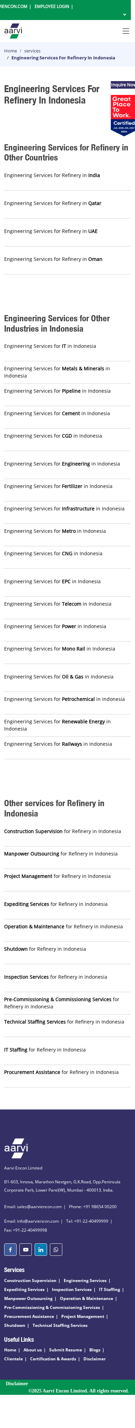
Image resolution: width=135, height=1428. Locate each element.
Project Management (82, 1316)
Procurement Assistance (29, 1316)
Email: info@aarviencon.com (31, 1221)
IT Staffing (109, 1289)
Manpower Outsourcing (28, 1298)
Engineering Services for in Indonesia (50, 346)
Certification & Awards (53, 1359)
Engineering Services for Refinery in (52, 175)
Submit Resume (65, 1350)
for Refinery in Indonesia (62, 831)
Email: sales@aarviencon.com (33, 1207)
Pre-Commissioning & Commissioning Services (52, 1307)
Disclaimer (94, 1359)
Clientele (13, 1359)
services (32, 51)
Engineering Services (85, 1280)
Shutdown (14, 1325)
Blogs (94, 1350)
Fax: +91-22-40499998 (25, 1230)
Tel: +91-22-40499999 (87, 1221)
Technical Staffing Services (60, 1325)
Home (10, 51)
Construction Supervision (30, 1280)
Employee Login (52, 6)
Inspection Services (72, 1289)
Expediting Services (24, 1289)
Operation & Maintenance (86, 1298)
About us (33, 1350)
